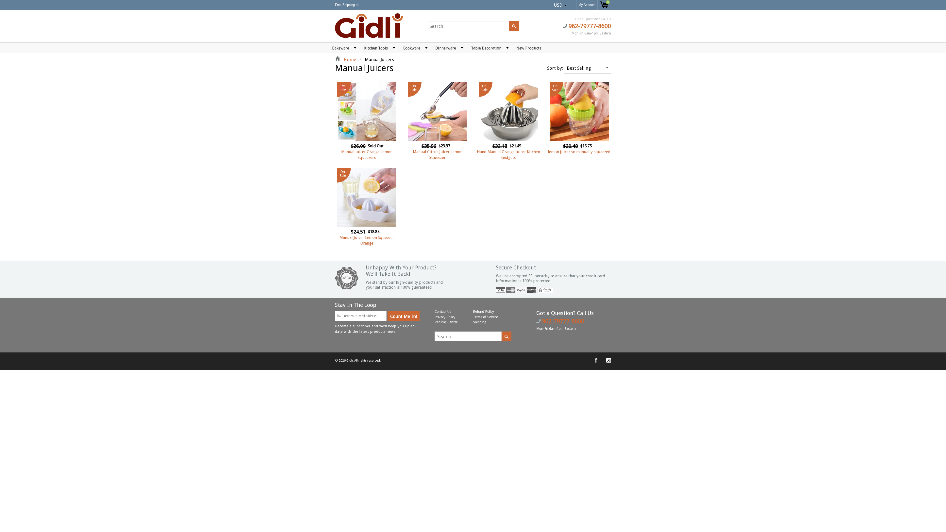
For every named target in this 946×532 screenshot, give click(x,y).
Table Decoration (486, 48)
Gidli (349, 360)
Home (349, 59)
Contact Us (443, 312)
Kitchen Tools (376, 48)
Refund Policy (483, 312)
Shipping (479, 322)
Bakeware (340, 48)
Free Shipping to (347, 5)
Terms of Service (485, 317)
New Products (528, 48)
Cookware (411, 48)
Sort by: (555, 68)
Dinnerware (445, 48)
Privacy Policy (445, 317)
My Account (586, 5)
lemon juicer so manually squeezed (579, 152)
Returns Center (446, 322)
